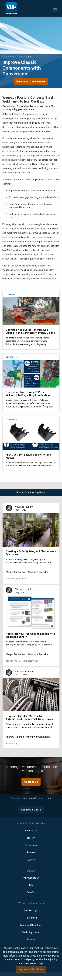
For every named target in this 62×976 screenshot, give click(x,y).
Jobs (31, 885)
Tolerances (31, 918)
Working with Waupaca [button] (31, 903)
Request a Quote (31, 809)
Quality (31, 859)
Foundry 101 (31, 830)
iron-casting (12, 578)
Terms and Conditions (31, 925)
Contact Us (31, 781)
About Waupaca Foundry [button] (31, 823)
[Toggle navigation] (55, 8)
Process (31, 852)
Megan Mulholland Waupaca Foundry (27, 572)
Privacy (31, 939)
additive (10, 661)
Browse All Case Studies (31, 81)
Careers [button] (31, 870)
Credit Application (31, 932)
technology (33, 661)
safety (22, 578)
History (31, 838)
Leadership (31, 845)
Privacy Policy (51, 955)
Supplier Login (31, 910)
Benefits (31, 892)
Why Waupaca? (31, 878)
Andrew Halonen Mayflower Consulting (28, 736)
